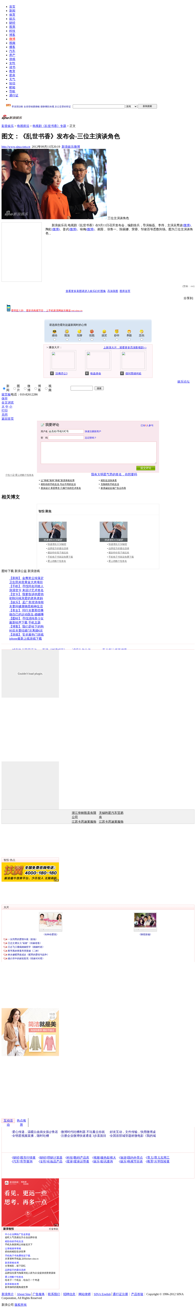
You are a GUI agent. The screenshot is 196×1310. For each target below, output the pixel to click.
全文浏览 (8, 402)
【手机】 (15, 586)
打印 (5, 410)
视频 (12, 43)
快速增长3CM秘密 (57, 544)
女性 (12, 63)
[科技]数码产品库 (77, 1157)
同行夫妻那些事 (33, 610)
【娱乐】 (15, 602)
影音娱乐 (8, 126)
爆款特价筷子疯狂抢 (58, 552)
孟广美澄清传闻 (33, 602)
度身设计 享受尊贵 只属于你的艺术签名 (61, 488)
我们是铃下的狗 (33, 626)
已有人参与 (147, 425)
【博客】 (15, 626)
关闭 (5, 414)
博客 (12, 34)
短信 (12, 83)
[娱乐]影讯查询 (103, 1161)
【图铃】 (15, 618)
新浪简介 (8, 1294)
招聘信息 (69, 1294)
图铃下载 (8, 571)
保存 (5, 398)
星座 (12, 75)
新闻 (12, 10)
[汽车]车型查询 (22, 1161)
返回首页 (8, 418)
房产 (12, 55)
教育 (12, 71)
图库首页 (125, 291)
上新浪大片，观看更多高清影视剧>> (125, 347)
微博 (12, 39)
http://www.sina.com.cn (16, 146)
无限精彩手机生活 (110, 484)
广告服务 (39, 1294)
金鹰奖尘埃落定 (33, 578)
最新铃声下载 (18, 622)
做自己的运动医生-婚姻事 (26, 614)
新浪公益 (21, 571)
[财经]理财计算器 (50, 1157)
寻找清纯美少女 (33, 618)
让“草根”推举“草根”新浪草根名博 (57, 480)
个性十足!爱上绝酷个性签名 (19, 475)
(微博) (187, 225)
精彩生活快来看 (109, 480)
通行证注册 (120, 1294)
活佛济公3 (61, 373)
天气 (12, 79)
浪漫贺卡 (15, 590)
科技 (12, 30)
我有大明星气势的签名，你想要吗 (114, 474)
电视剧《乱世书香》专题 (49, 126)
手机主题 (34, 622)
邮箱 (12, 87)
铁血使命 (95, 373)
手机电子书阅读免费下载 (60, 557)
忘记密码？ (90, 437)
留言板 (6, 394)
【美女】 (15, 610)
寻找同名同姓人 (33, 586)
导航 (12, 91)
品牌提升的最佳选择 (58, 548)
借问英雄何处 (133, 373)
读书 (12, 67)
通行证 (13, 95)
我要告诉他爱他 (33, 594)
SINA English (102, 1294)
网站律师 (84, 1294)
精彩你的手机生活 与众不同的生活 (58, 484)
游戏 (12, 59)
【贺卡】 (15, 594)
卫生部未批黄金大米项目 (26, 582)
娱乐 (12, 18)
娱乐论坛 (183, 381)
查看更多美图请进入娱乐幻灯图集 (86, 291)
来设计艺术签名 (33, 590)
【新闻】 (15, 578)
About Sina (24, 1294)
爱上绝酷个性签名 (57, 561)
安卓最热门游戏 (33, 634)
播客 (12, 47)
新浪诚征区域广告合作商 (113, 488)
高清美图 (112, 291)
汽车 (12, 51)
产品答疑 (137, 1294)
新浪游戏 (34, 571)
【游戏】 (15, 634)
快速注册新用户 (93, 431)
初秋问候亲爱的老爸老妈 (26, 598)
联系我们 (54, 1294)
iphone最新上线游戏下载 (25, 638)
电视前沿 (23, 126)
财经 (12, 22)
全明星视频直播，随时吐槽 (30, 1135)
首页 (12, 6)
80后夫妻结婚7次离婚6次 (26, 630)
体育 (12, 14)
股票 (12, 26)
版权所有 (21, 1304)
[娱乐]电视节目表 (131, 1161)
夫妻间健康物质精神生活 (26, 606)
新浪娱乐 (68, 146)
